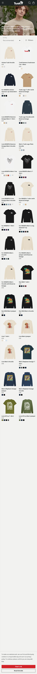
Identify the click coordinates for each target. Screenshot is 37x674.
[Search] (29, 3)
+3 (12, 175)
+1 (12, 204)
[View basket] (33, 3)
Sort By (5, 37)
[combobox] (12, 40)
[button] (19, 40)
